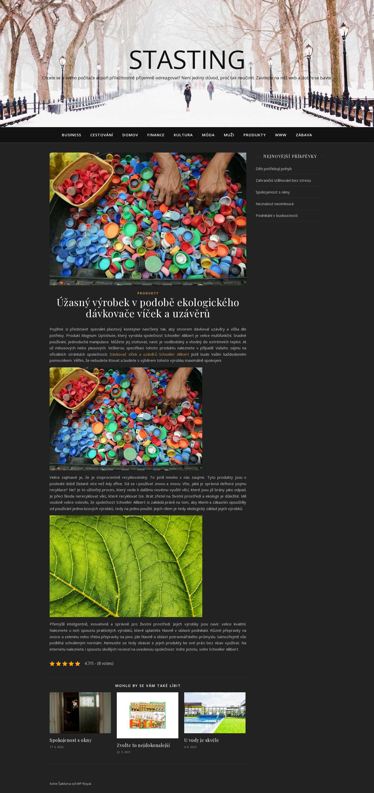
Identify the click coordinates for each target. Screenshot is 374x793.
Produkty (254, 134)
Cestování (101, 134)
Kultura (183, 134)
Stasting (187, 59)
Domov (130, 134)
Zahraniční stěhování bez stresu (283, 180)
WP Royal (84, 783)
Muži (229, 134)
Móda (208, 134)
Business (71, 134)
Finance (156, 134)
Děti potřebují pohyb (274, 168)
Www (280, 134)
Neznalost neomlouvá (275, 203)
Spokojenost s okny (71, 740)
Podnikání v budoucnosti (277, 215)
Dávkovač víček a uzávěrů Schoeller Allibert (149, 354)
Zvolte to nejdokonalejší (143, 745)
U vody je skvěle (201, 740)
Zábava (304, 134)
